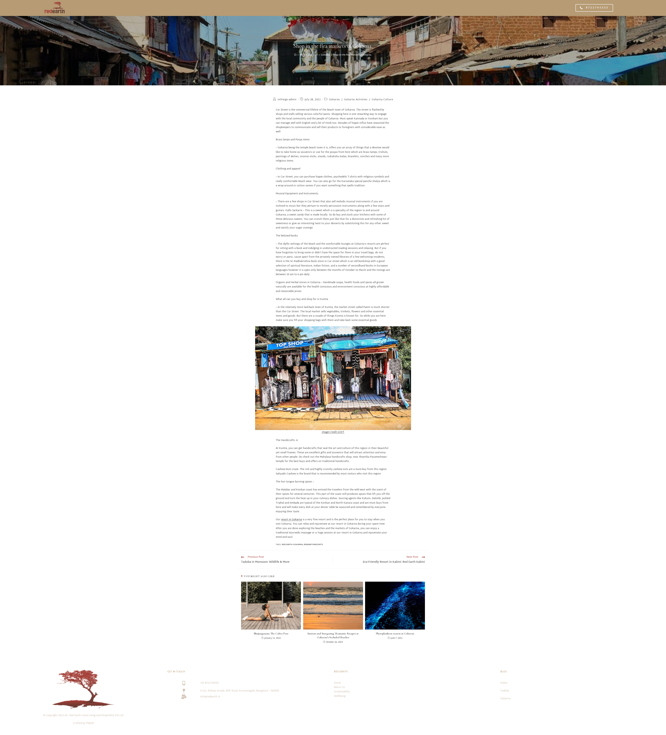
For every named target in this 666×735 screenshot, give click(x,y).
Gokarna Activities (356, 99)
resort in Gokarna (291, 519)
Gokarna (334, 99)
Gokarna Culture (382, 99)
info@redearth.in (210, 697)
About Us (339, 687)
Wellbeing (339, 696)
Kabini (504, 683)
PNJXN (90, 723)
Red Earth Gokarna (292, 544)
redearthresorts (313, 544)
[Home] (295, 55)
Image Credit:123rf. (333, 432)
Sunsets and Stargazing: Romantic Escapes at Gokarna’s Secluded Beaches (333, 635)
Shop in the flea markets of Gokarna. (352, 55)
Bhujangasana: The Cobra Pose (271, 633)
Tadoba (504, 691)
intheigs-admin (287, 99)
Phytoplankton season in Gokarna (395, 633)
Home (337, 683)
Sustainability (342, 692)
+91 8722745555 (209, 683)
